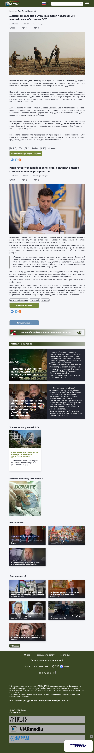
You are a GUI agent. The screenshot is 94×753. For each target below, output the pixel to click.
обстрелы (52, 148)
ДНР (27, 148)
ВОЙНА (13, 148)
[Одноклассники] (19, 159)
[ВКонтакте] (12, 159)
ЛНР (43, 148)
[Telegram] (16, 159)
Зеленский (34, 300)
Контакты (65, 655)
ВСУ (20, 148)
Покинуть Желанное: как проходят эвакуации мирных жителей (27, 373)
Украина (45, 300)
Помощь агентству (45, 655)
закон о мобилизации (19, 300)
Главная (13, 11)
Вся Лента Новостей (27, 11)
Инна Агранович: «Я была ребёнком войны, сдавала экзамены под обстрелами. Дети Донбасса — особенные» (27, 408)
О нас (27, 655)
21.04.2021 (19, 24)
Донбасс (34, 148)
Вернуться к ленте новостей (47, 660)
